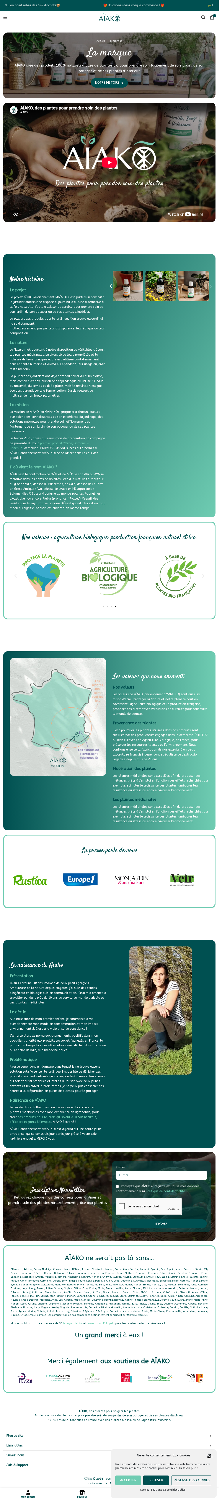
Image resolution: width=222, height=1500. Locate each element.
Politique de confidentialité (168, 1489)
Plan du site (15, 1436)
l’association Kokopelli (100, 1323)
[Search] (203, 17)
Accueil (100, 40)
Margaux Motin (73, 1323)
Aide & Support (17, 1465)
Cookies (144, 1489)
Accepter (128, 1480)
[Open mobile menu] (5, 17)
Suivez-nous (15, 1455)
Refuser (156, 1480)
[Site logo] (109, 17)
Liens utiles (15, 1445)
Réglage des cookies (192, 1480)
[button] (210, 1455)
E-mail (121, 1167)
